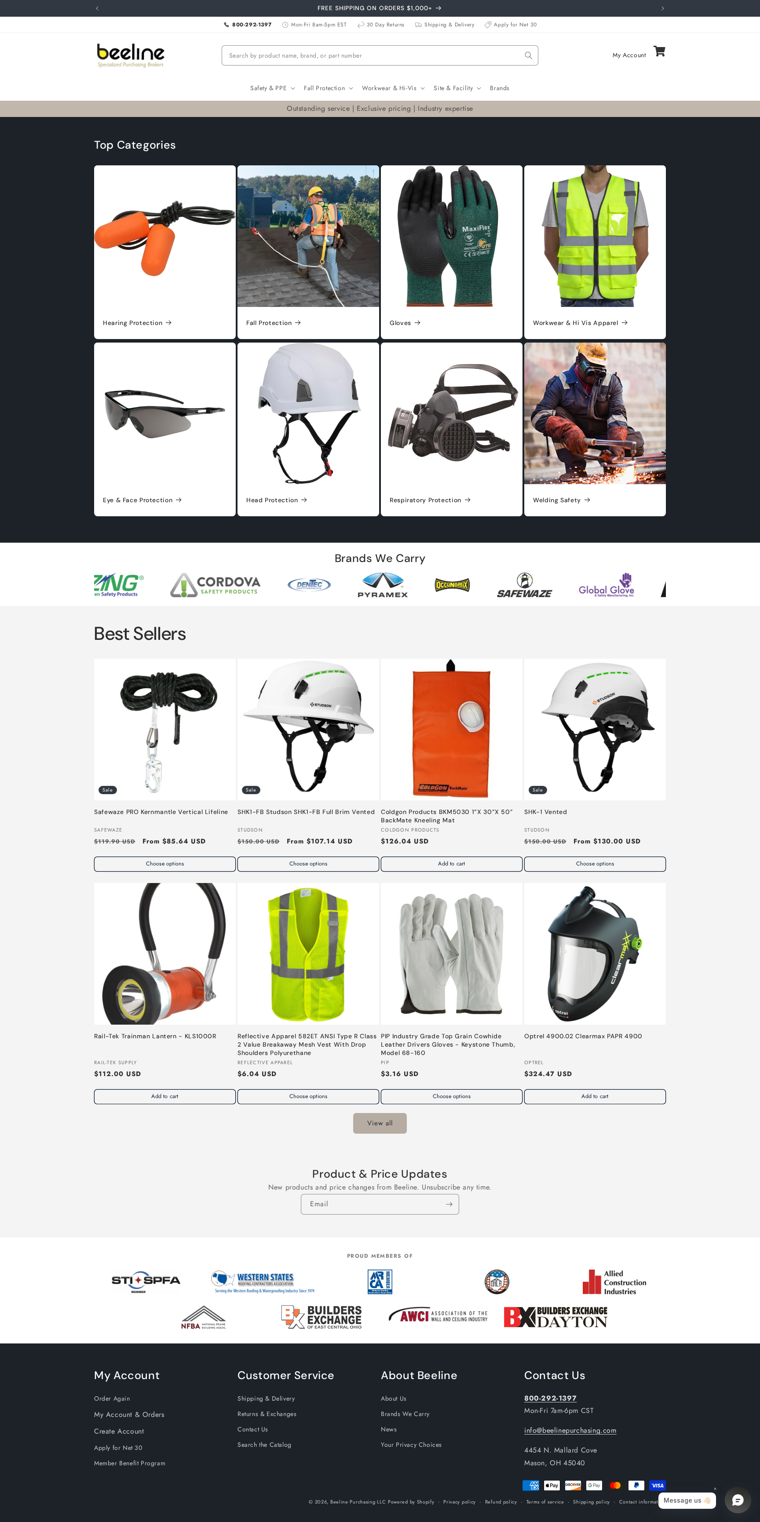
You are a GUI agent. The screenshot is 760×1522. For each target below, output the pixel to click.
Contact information (642, 1501)
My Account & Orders (129, 1414)
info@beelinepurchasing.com (570, 1430)
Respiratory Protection (425, 500)
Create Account (119, 1431)
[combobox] (380, 55)
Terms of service (545, 1501)
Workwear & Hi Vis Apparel (575, 323)
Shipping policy (591, 1501)
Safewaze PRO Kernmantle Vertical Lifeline (161, 812)
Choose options (165, 864)
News (389, 1429)
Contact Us (253, 1429)
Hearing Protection (132, 323)
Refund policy (501, 1501)
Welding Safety (557, 500)
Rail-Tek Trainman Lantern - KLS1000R (155, 1036)
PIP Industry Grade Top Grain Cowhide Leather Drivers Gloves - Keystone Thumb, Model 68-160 (448, 1044)
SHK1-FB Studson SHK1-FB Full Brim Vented (306, 812)
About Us (394, 1398)
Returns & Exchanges (267, 1413)
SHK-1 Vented (545, 812)
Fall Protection (269, 323)
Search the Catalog (265, 1444)
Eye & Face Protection (137, 500)
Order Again (112, 1398)
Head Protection (272, 500)
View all (380, 1123)
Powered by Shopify (411, 1501)
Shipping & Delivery (266, 1398)
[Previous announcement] (97, 8)
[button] (272, 88)
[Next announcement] (662, 8)
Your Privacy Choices (411, 1444)
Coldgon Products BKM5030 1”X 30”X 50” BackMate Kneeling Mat (447, 816)
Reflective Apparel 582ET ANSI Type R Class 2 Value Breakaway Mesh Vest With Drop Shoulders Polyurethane (307, 1044)
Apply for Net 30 (118, 1447)
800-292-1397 (550, 1398)
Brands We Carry (405, 1413)
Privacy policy (459, 1501)
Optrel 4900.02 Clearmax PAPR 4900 (583, 1036)
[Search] (528, 55)
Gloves (400, 323)
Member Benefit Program (129, 1463)
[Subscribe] (449, 1204)
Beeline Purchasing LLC (358, 1501)
